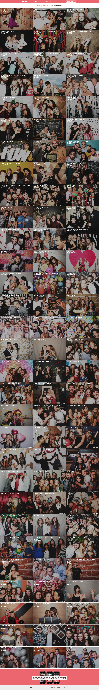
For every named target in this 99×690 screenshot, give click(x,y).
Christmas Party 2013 (42, 450)
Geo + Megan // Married (76, 405)
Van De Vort (70, 296)
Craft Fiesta (71, 251)
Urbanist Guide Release (10, 648)
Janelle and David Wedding (44, 494)
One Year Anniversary (42, 361)
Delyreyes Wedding (8, 339)
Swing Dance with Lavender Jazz (79, 384)
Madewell (36, 362)
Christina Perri (5, 406)
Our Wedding (72, 273)
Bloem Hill (3, 98)
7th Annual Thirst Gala (9, 53)
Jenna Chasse (4, 605)
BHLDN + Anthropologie (40, 340)
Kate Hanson (4, 473)
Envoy (2, 230)
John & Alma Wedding (42, 251)
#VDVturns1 (71, 295)
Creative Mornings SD (72, 142)
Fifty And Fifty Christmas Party (46, 626)
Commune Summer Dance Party (46, 273)
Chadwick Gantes (5, 164)
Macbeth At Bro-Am (41, 295)
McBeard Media (71, 186)
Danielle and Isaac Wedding (44, 317)
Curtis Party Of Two (75, 582)
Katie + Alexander (5, 274)
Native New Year (39, 163)
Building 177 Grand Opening (76, 9)
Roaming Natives (38, 164)
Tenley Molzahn (38, 10)
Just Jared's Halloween (10, 494)
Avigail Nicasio (37, 540)
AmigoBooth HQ (71, 10)
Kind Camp (4, 428)
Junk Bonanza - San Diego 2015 (44, 119)
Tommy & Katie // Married (43, 384)
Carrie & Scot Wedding (42, 560)
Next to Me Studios (39, 252)
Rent (39, 1)
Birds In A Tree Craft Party (77, 604)
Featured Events (42, 5)
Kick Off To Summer (74, 317)
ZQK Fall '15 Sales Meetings (43, 185)
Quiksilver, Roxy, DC (39, 186)
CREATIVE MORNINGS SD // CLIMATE (78, 141)
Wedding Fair (39, 339)
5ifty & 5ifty (37, 627)
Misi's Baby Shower (8, 405)
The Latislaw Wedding (75, 75)
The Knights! (72, 516)
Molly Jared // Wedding (75, 207)
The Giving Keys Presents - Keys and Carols (16, 185)
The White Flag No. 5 (8, 97)
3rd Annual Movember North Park (13, 75)
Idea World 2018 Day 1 (8, 9)
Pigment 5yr (71, 626)
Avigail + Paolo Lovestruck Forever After (47, 538)
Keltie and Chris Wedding (76, 538)
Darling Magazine (38, 55)
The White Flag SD (8, 582)
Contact (42, 1)
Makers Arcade (71, 54)
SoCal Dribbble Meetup (10, 229)
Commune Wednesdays (39, 274)
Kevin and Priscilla (72, 274)
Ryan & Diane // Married (10, 384)
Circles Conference (72, 230)
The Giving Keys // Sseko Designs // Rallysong (78, 318)
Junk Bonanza (37, 120)
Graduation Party (8, 604)
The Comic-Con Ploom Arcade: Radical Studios (81, 560)
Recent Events (57, 5)
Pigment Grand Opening (43, 582)
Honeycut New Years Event (77, 428)
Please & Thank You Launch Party (47, 405)
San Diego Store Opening (43, 604)
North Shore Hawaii (41, 75)
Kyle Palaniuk (4, 76)
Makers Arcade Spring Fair (76, 119)
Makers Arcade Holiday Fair (76, 53)
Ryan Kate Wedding (8, 516)
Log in (50, 1)
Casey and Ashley (71, 76)
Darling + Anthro (40, 516)
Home (36, 1)
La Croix (3, 10)
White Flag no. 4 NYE (74, 163)
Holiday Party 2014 (73, 185)
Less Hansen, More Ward (10, 472)
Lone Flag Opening (41, 472)
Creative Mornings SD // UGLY (11, 163)
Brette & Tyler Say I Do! (10, 538)
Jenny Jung (69, 32)
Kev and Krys (4, 252)
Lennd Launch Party (42, 229)
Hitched (4, 251)
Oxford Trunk (4, 450)
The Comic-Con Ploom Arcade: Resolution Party (12, 560)
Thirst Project (4, 54)
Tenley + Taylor (39, 9)
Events (46, 1)
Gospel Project (73, 361)
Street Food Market (8, 626)
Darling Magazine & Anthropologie (43, 517)
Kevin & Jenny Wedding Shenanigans (79, 31)
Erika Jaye (69, 583)
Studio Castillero (5, 120)
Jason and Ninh (5, 340)
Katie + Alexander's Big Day (11, 273)
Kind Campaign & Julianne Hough (9, 429)
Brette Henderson (5, 539)
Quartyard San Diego (72, 98)
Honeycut (69, 429)
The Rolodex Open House (10, 361)
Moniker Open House (41, 207)
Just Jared (3, 495)
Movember (71, 450)
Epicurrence (37, 76)
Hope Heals (70, 362)
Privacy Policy (53, 687)
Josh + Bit (70, 472)
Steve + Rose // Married (10, 295)
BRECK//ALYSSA (39, 648)
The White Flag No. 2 (74, 494)
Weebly (2, 208)
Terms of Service (58, 687)
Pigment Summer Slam (41, 97)
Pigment (36, 98)
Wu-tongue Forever (75, 339)
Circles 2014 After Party (76, 229)
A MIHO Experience (38, 406)
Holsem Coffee (6, 119)
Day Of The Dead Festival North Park (46, 31)
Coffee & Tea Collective (73, 340)
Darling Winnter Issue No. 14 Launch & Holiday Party (47, 53)
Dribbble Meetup (6, 207)
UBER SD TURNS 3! (72, 97)
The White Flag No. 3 (41, 428)
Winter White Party (8, 450)
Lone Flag (36, 473)
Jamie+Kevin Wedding (8, 317)
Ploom (2, 562)
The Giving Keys (5, 186)
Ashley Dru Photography (7, 318)
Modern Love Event (7, 31)
